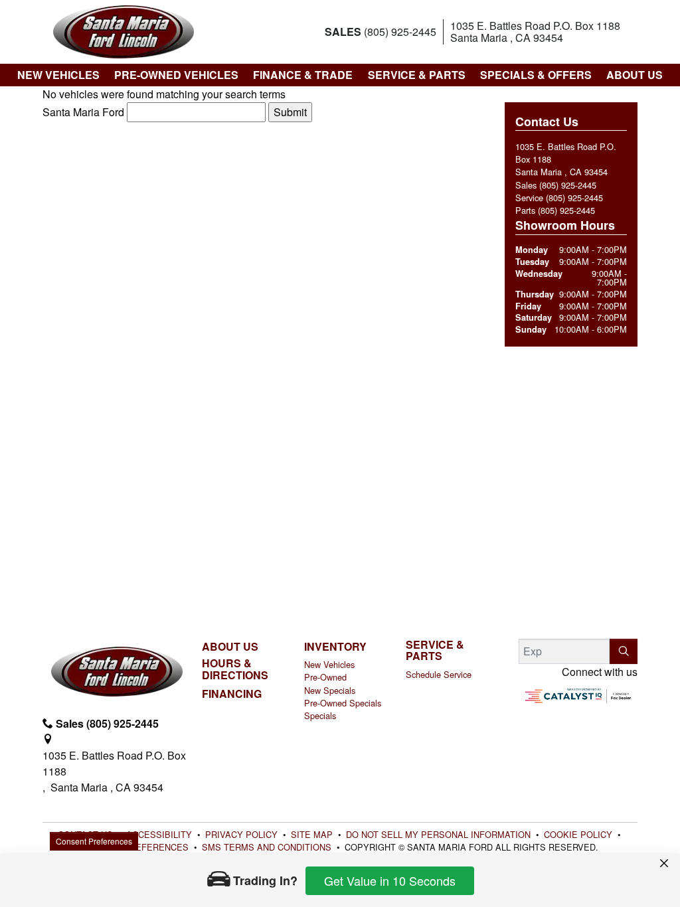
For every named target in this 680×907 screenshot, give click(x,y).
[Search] (624, 651)
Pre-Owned (325, 677)
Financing (232, 694)
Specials (320, 715)
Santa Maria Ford (83, 112)
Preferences (381, 798)
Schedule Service (438, 674)
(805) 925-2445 (567, 185)
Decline (492, 798)
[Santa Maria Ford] (123, 30)
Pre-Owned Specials (342, 703)
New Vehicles (329, 664)
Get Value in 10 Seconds (390, 880)
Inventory (335, 647)
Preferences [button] (90, 833)
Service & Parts (435, 650)
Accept (602, 798)
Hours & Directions (235, 669)
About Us (230, 647)
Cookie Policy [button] (109, 819)
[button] (57, 75)
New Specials (329, 690)
